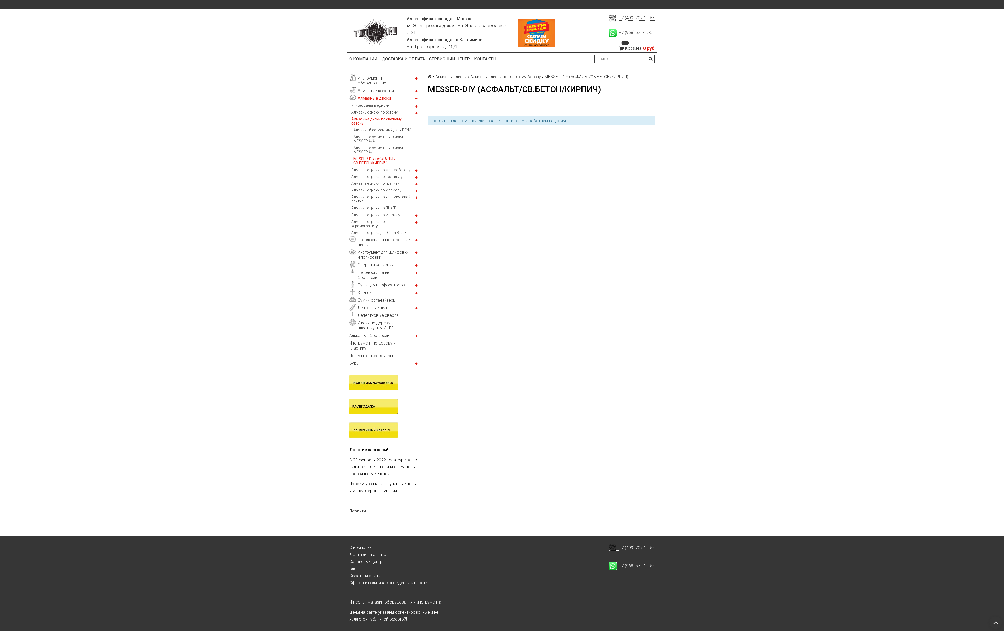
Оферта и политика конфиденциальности (388, 582)
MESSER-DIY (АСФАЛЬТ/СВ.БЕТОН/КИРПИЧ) (374, 161)
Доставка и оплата (403, 59)
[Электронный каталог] (373, 430)
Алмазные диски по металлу (375, 215)
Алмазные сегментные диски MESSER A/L (378, 150)
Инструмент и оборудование (372, 81)
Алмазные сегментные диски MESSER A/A (378, 139)
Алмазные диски (374, 98)
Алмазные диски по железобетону (380, 170)
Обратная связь (364, 575)
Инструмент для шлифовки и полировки (383, 255)
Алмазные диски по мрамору (376, 190)
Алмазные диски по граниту (375, 183)
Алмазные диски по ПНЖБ (373, 208)
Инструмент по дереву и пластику (372, 346)
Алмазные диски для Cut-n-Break (378, 232)
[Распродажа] (373, 406)
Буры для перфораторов (381, 285)
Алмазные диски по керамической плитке (380, 199)
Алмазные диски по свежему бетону (376, 121)
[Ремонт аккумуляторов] (373, 382)
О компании (363, 59)
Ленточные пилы (373, 307)
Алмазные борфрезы (369, 335)
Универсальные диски (370, 105)
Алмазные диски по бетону (374, 112)
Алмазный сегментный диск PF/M (382, 130)
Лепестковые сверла (378, 315)
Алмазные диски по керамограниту (368, 223)
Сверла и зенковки (376, 264)
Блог (353, 568)
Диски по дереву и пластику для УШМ (375, 325)
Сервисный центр (449, 59)
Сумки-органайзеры (377, 300)
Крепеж (365, 292)
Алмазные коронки (376, 90)
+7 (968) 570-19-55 (637, 32)
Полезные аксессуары (371, 355)
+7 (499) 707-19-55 (637, 17)
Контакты (485, 59)
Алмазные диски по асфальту (377, 176)
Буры (354, 363)
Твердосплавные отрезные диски (384, 242)
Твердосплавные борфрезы (374, 275)
